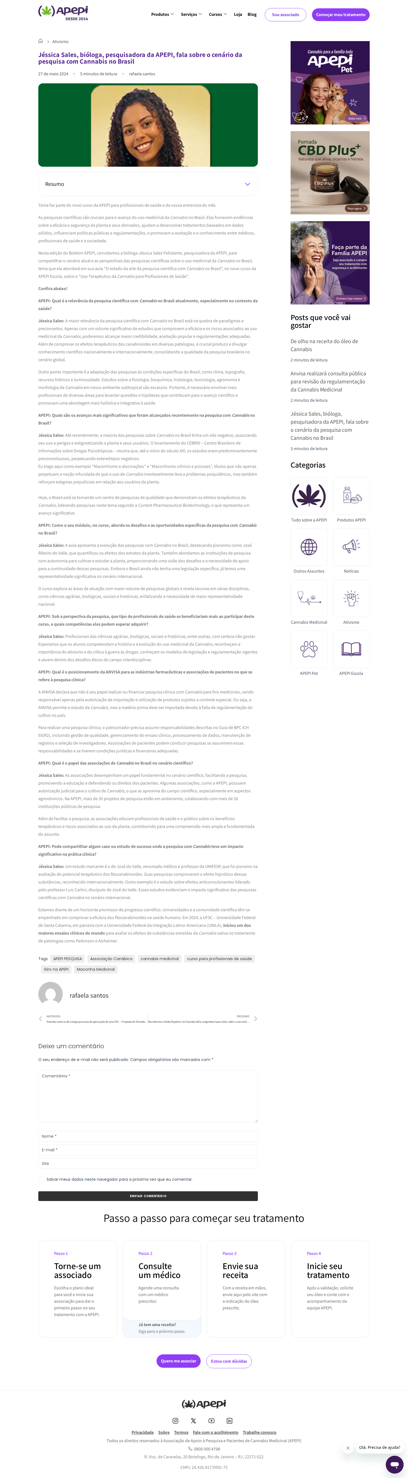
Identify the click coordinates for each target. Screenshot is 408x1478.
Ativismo (60, 41)
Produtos (160, 14)
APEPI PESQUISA (67, 959)
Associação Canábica (111, 959)
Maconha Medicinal (96, 969)
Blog (252, 14)
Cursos (215, 14)
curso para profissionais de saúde (219, 959)
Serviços (189, 14)
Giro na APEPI (56, 969)
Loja (238, 14)
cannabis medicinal (160, 959)
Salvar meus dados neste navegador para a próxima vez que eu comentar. (120, 1179)
